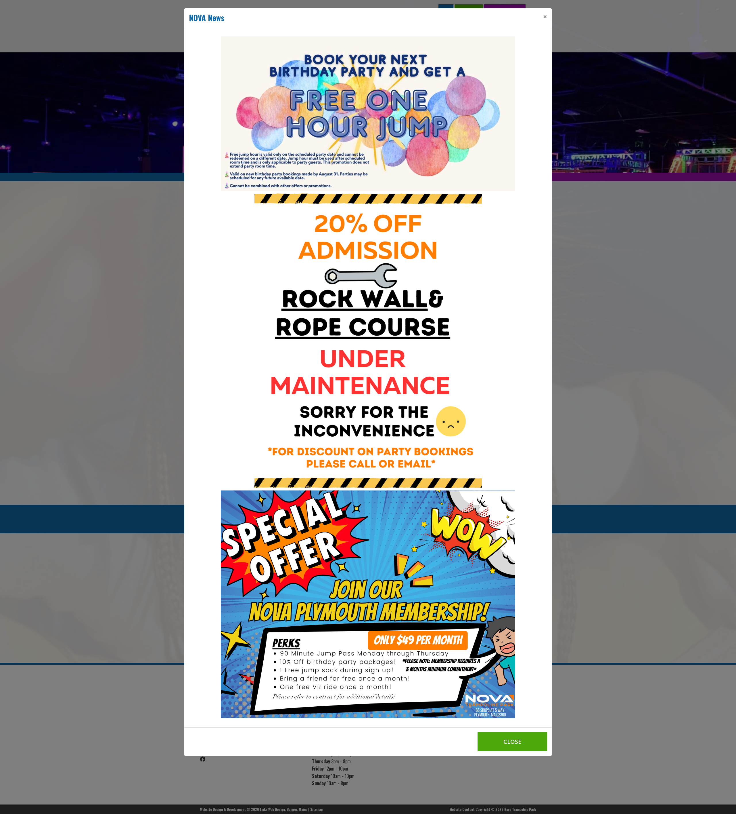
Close (512, 741)
